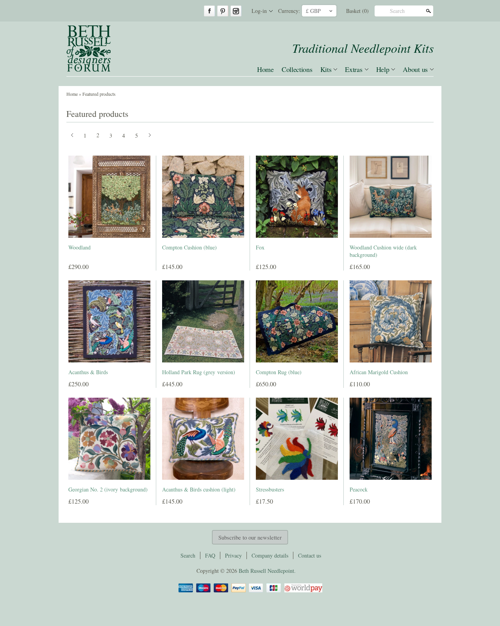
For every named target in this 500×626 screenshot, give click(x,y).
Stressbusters (270, 489)
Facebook (209, 10)
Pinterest (222, 10)
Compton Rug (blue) (279, 372)
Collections (297, 69)
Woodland (79, 247)
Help (382, 69)
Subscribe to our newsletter (250, 537)
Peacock (359, 489)
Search (397, 10)
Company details (270, 555)
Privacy (233, 555)
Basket (357, 10)
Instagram (235, 10)
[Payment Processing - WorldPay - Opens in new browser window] (302, 591)
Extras (353, 69)
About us (415, 69)
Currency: (289, 10)
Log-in (259, 10)
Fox (260, 247)
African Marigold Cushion (379, 372)
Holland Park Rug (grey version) (198, 372)
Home (265, 69)
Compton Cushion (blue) (189, 247)
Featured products (99, 94)
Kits (326, 69)
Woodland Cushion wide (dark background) (383, 251)
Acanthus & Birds (88, 372)
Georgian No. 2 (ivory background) (108, 489)
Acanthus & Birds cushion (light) (199, 489)
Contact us (309, 555)
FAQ (210, 555)
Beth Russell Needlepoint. (267, 570)
